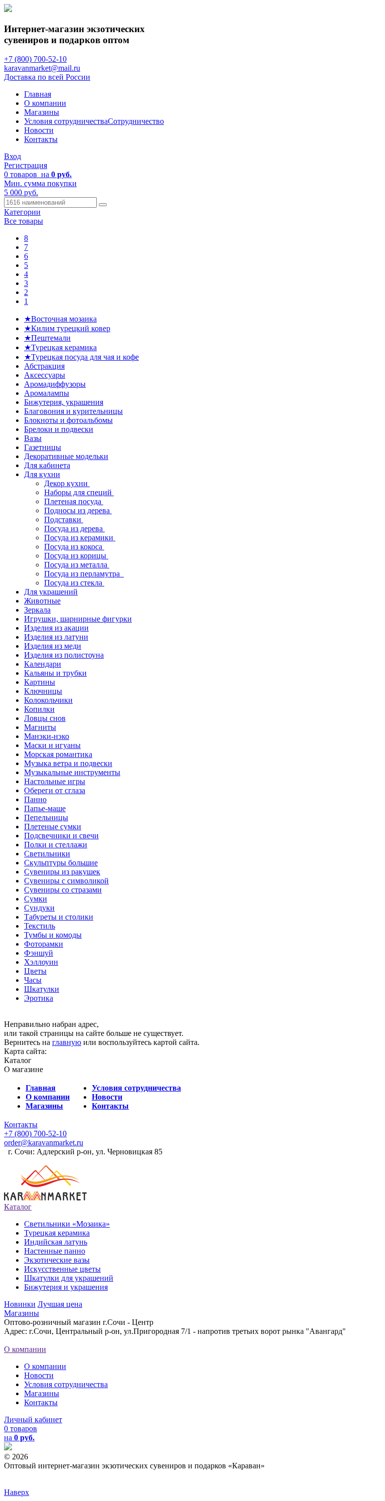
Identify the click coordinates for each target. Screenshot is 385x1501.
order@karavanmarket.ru (43, 1142)
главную (66, 1042)
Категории (22, 212)
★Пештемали (47, 338)
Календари (42, 664)
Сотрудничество (136, 121)
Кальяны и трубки (55, 673)
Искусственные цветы (62, 1269)
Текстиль (39, 926)
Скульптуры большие (61, 862)
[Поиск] (103, 204)
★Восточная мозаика (60, 319)
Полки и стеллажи (55, 844)
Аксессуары (44, 375)
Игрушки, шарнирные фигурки (78, 619)
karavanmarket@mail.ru (42, 68)
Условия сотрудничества (66, 121)
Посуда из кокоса (74, 546)
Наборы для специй (79, 492)
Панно (35, 799)
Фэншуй (38, 953)
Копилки (39, 709)
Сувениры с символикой (66, 880)
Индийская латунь (55, 1242)
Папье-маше (45, 808)
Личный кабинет (33, 1419)
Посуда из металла (76, 564)
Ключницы (43, 691)
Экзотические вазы (57, 1260)
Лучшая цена (60, 1304)
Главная (37, 94)
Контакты (41, 139)
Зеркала (37, 610)
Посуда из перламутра (84, 573)
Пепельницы (46, 817)
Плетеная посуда (73, 501)
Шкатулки (41, 989)
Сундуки (39, 908)
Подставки (63, 519)
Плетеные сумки (52, 826)
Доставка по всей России (47, 77)
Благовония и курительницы (73, 411)
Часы (33, 980)
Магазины (41, 112)
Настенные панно (54, 1251)
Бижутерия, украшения (63, 402)
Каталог (18, 1207)
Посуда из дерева (74, 528)
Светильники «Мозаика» (67, 1224)
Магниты (40, 727)
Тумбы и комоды (53, 935)
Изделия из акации (56, 628)
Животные (42, 600)
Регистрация (25, 165)
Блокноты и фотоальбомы (68, 420)
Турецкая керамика (57, 1233)
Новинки (20, 1304)
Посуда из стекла (74, 582)
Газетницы (42, 447)
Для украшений (51, 591)
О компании (45, 103)
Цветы (35, 971)
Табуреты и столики (58, 917)
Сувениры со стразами (63, 889)
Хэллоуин (41, 962)
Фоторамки (43, 944)
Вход (12, 156)
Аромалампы (46, 393)
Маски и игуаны (52, 745)
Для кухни (42, 474)
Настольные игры (54, 781)
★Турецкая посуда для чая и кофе (81, 357)
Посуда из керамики (79, 537)
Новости (39, 130)
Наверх (16, 1492)
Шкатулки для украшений (68, 1278)
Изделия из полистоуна (64, 655)
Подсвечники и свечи (61, 835)
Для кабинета (47, 465)
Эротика (38, 998)
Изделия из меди (52, 646)
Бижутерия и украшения (66, 1287)
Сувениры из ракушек (62, 871)
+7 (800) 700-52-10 (35, 59)
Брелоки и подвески (58, 429)
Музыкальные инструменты (72, 772)
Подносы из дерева (78, 510)
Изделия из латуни (56, 637)
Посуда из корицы (76, 555)
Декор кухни (67, 483)
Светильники (47, 853)
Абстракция (44, 366)
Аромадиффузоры (55, 384)
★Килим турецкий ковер (67, 328)
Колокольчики (48, 700)
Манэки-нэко (46, 736)
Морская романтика (58, 754)
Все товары (23, 221)
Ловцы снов (45, 718)
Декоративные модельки (66, 456)
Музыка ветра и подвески (68, 763)
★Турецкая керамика (60, 347)
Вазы (33, 438)
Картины (39, 682)
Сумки (35, 898)
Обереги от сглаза (54, 790)
